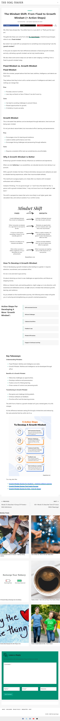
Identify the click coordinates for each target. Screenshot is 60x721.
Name (6, 689)
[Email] (37, 718)
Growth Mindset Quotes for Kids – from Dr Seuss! (25, 489)
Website (43, 689)
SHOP (30, 709)
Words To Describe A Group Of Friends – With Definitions (14, 504)
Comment (7, 664)
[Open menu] (58, 2)
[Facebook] (23, 718)
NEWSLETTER (25, 709)
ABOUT (3, 709)
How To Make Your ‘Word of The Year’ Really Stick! (42, 554)
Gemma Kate (22, 21)
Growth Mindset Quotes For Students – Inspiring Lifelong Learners (30, 484)
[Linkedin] (30, 718)
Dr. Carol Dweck (34, 37)
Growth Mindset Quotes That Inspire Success (23, 486)
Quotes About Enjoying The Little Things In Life (10, 643)
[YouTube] (33, 718)
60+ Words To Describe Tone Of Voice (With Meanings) (46, 504)
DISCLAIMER (9, 709)
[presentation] (14, 534)
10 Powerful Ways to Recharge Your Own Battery (10, 599)
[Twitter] (26, 718)
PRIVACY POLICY (17, 709)
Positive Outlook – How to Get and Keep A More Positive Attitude (45, 599)
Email (25, 689)
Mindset (30, 10)
